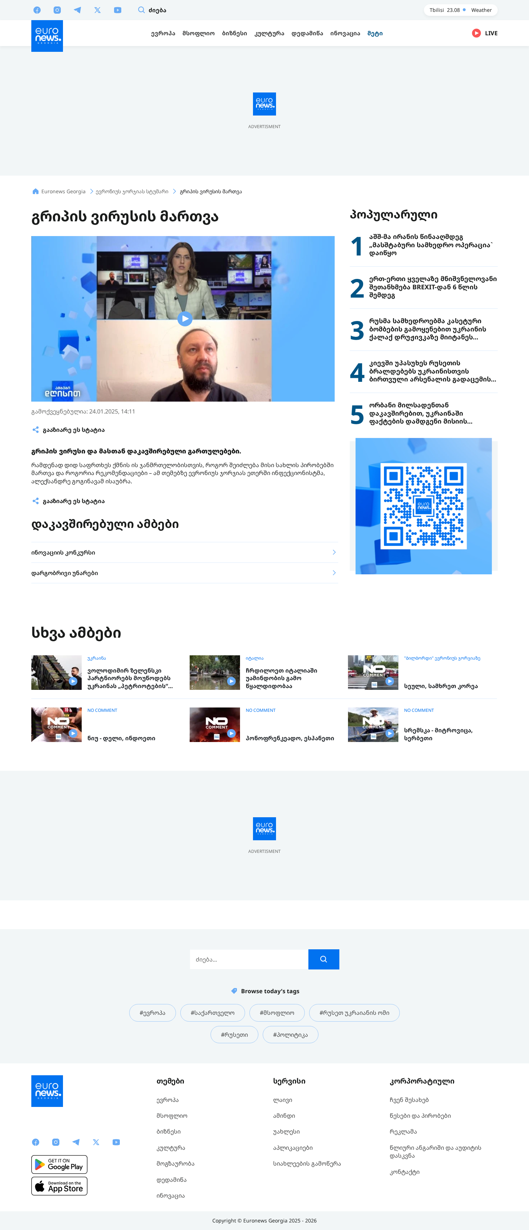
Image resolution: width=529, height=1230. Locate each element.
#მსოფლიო (277, 1013)
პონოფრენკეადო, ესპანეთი (290, 738)
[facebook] (37, 10)
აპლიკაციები (293, 1148)
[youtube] (117, 10)
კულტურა (171, 1148)
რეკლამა (403, 1131)
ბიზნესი (169, 1131)
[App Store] (59, 1186)
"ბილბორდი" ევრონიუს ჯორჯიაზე (442, 658)
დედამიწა (172, 1180)
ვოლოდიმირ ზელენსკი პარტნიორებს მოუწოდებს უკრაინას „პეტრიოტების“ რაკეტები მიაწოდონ (129, 678)
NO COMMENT (102, 710)
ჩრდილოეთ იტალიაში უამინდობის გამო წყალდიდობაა (281, 678)
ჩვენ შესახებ (409, 1100)
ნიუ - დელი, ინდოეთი (121, 738)
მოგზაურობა (176, 1163)
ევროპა (168, 1100)
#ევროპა (153, 1013)
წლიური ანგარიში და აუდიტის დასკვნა (435, 1151)
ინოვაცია (171, 1195)
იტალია (255, 658)
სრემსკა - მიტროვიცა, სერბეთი (438, 734)
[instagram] (57, 10)
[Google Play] (59, 1164)
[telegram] (77, 10)
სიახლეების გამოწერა (307, 1163)
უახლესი (286, 1131)
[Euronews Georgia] (47, 36)
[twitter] (97, 10)
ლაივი (282, 1100)
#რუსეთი (234, 1035)
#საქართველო (213, 1013)
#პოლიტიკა (290, 1035)
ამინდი (284, 1116)
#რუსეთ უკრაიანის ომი (354, 1013)
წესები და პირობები (420, 1116)
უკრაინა (96, 658)
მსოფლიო (172, 1116)
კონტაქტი (405, 1172)
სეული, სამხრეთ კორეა (441, 686)
